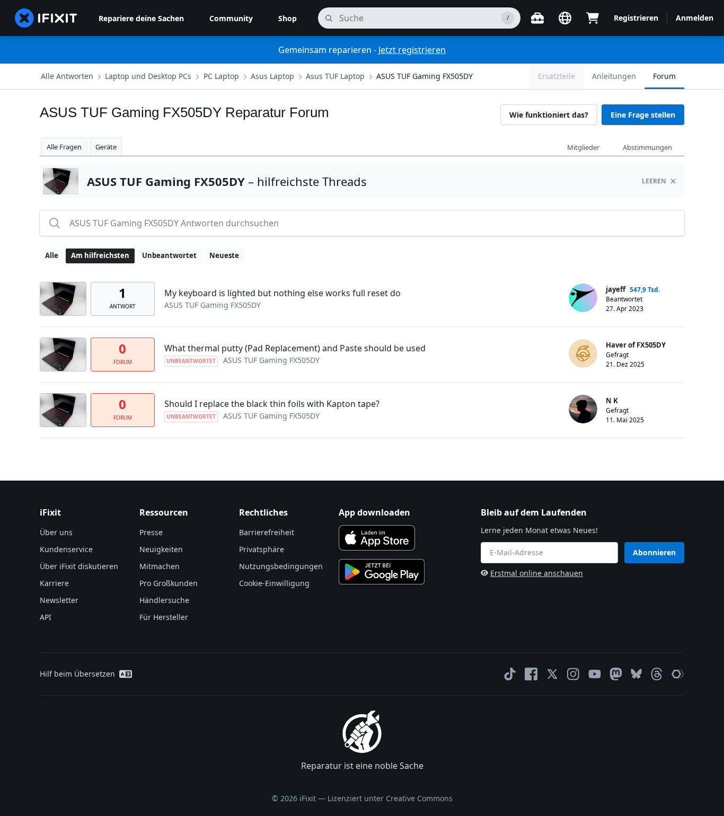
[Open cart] (592, 18)
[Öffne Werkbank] (537, 18)
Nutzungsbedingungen (281, 566)
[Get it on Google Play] (382, 571)
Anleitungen (614, 76)
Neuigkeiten (161, 549)
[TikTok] (510, 674)
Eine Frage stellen (643, 115)
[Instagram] (573, 674)
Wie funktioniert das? (548, 115)
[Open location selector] (565, 18)
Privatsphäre (261, 549)
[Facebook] (531, 674)
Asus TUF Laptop (335, 76)
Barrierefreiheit (266, 532)
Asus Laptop (272, 76)
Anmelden (694, 18)
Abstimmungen (647, 147)
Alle (51, 255)
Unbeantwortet (169, 255)
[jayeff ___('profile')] (583, 297)
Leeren (654, 180)
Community (231, 18)
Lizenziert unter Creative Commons (390, 798)
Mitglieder (583, 147)
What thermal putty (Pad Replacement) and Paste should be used (295, 348)
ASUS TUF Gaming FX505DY (424, 76)
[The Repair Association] (678, 674)
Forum (664, 76)
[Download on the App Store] (377, 538)
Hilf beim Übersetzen (77, 674)
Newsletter (59, 600)
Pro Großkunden (168, 583)
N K (612, 400)
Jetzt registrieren (412, 50)
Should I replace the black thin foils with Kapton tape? (271, 404)
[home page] (46, 18)
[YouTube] (594, 674)
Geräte (106, 147)
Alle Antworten (67, 76)
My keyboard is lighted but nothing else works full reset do (282, 293)
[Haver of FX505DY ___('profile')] (583, 353)
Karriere (54, 583)
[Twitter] (552, 674)
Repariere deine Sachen (141, 18)
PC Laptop (221, 76)
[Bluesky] (636, 673)
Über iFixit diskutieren (79, 566)
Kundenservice (66, 549)
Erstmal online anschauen (536, 573)
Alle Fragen (64, 147)
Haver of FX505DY (636, 345)
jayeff (615, 289)
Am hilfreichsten (100, 255)
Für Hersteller (163, 617)
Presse (151, 532)
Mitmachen (159, 566)
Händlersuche (164, 600)
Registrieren (636, 18)
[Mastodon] (616, 674)
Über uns (56, 532)
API (45, 617)
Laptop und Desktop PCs (148, 76)
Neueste (224, 255)
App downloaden (374, 512)
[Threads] (656, 674)
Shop (287, 18)
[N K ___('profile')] (583, 409)
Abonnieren (654, 552)
